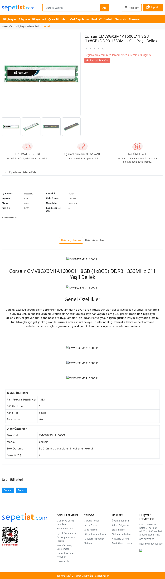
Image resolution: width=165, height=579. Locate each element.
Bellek (21, 490)
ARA (104, 8)
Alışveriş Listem (120, 538)
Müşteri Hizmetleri (94, 538)
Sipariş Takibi (91, 520)
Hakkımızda (63, 561)
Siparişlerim (118, 529)
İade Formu (90, 529)
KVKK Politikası (65, 528)
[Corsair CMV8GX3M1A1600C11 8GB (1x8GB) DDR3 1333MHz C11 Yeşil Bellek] (41, 74)
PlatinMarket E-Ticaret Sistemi (73, 575)
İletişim (88, 543)
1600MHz (72, 198)
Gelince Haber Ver (97, 60)
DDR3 (71, 193)
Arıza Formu (90, 525)
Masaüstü (28, 193)
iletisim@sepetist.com (151, 543)
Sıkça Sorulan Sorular (95, 534)
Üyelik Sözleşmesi (66, 533)
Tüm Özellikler (8, 217)
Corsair (27, 203)
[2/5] (88, 49)
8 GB (26, 198)
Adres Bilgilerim (120, 525)
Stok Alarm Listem (121, 534)
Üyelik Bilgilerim (121, 520)
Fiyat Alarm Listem (122, 543)
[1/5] (86, 49)
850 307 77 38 (146, 539)
